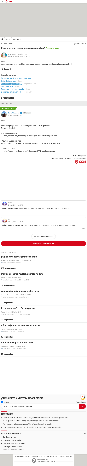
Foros (8, 39)
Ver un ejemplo (81, 402)
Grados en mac (7, 86)
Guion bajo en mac (8, 81)
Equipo (27, 456)
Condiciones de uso (37, 456)
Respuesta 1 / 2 (7, 103)
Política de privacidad (50, 456)
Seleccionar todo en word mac (13, 450)
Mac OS (16, 39)
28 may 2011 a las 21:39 (15, 222)
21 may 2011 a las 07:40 (15, 205)
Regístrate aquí (19, 456)
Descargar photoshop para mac (14, 443)
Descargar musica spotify (12, 440)
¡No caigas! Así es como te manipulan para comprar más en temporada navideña (31, 421)
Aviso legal (69, 456)
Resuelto (50, 48)
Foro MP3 (29, 92)
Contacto (61, 456)
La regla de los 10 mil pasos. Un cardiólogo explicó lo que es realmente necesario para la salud (35, 417)
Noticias (6, 402)
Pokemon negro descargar (11, 84)
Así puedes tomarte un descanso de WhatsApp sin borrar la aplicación (27, 424)
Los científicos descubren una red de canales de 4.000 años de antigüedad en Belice (32, 427)
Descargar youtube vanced (12, 447)
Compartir (7, 69)
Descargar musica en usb (11, 92)
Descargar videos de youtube (12, 89)
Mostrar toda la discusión (42, 243)
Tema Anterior (8, 44)
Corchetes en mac (9, 437)
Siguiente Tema (78, 44)
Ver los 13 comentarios (45, 236)
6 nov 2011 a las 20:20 (24, 56)
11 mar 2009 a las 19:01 (15, 115)
